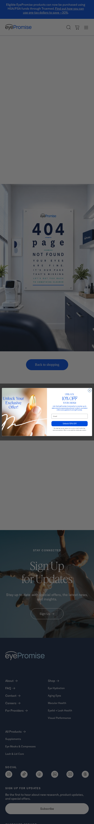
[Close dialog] (89, 390)
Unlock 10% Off (70, 423)
